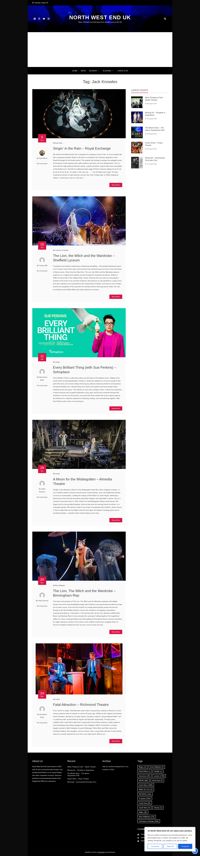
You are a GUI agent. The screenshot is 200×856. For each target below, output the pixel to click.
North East (157, 780)
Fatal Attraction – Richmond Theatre (81, 705)
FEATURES (107, 71)
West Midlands (60, 585)
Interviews (144, 776)
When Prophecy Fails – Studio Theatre (81, 767)
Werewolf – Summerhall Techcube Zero (81, 782)
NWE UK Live (146, 790)
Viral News (101, 852)
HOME (158, 771)
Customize (155, 846)
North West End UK (100, 17)
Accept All (185, 846)
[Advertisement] (100, 49)
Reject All (170, 846)
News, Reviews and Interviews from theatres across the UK (100, 22)
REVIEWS (93, 71)
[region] (169, 839)
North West (58, 143)
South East (145, 803)
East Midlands (157, 767)
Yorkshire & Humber (61, 250)
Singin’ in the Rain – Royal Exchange (82, 148)
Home (74, 71)
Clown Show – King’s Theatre (78, 779)
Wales (143, 812)
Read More (116, 185)
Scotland (145, 799)
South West (144, 808)
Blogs (143, 767)
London (57, 362)
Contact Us (122, 71)
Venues (158, 808)
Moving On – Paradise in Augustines (80, 770)
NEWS (83, 71)
